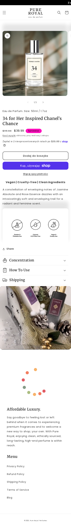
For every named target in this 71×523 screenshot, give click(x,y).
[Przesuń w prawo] (43, 102)
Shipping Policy (16, 482)
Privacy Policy (15, 466)
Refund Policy (15, 474)
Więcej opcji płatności (35, 173)
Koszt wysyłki (9, 135)
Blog (9, 497)
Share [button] (10, 249)
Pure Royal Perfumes (38, 521)
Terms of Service (18, 490)
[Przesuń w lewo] (28, 102)
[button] (4, 12)
